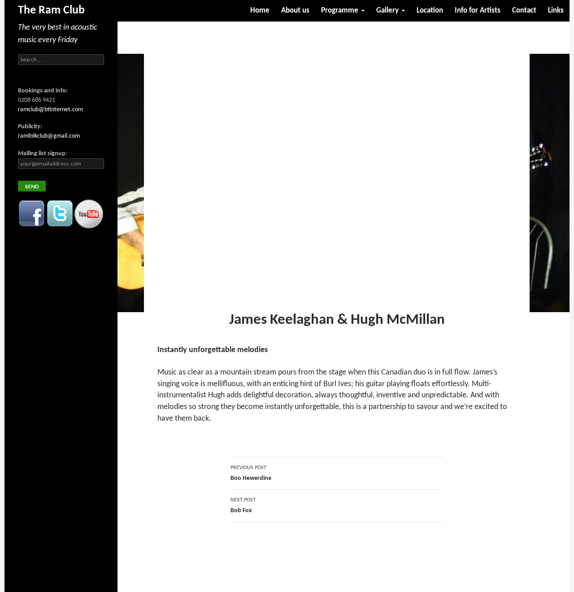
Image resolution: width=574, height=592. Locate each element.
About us (295, 10)
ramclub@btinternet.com (50, 110)
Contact (524, 10)
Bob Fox (243, 505)
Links (556, 10)
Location (430, 10)
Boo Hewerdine (250, 473)
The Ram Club (51, 10)
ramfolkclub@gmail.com (49, 136)
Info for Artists (477, 10)
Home (260, 10)
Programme (339, 10)
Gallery (387, 10)
